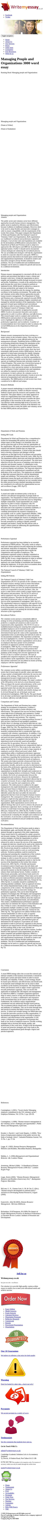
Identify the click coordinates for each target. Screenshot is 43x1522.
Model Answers (10, 1311)
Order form (9, 48)
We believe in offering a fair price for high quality (18, 1353)
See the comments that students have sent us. (16, 1440)
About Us (8, 42)
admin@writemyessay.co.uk (11, 1451)
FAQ (7, 1491)
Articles (8, 1505)
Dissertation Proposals (13, 1317)
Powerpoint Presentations (14, 1325)
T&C (7, 1509)
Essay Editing (10, 1309)
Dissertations (9, 1327)
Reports (8, 1323)
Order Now (9, 1497)
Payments (8, 1495)
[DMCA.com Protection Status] (6, 1481)
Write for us (9, 54)
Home (7, 40)
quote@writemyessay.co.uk (10, 1468)
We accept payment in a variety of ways (15, 1411)
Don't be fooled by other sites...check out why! (17, 1382)
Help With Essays (11, 1507)
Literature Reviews (12, 1315)
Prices (7, 46)
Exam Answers (10, 1313)
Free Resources (10, 52)
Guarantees (9, 50)
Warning (8, 1501)
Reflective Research (12, 1319)
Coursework (9, 1321)
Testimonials (9, 1487)
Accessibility (9, 1493)
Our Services (9, 44)
